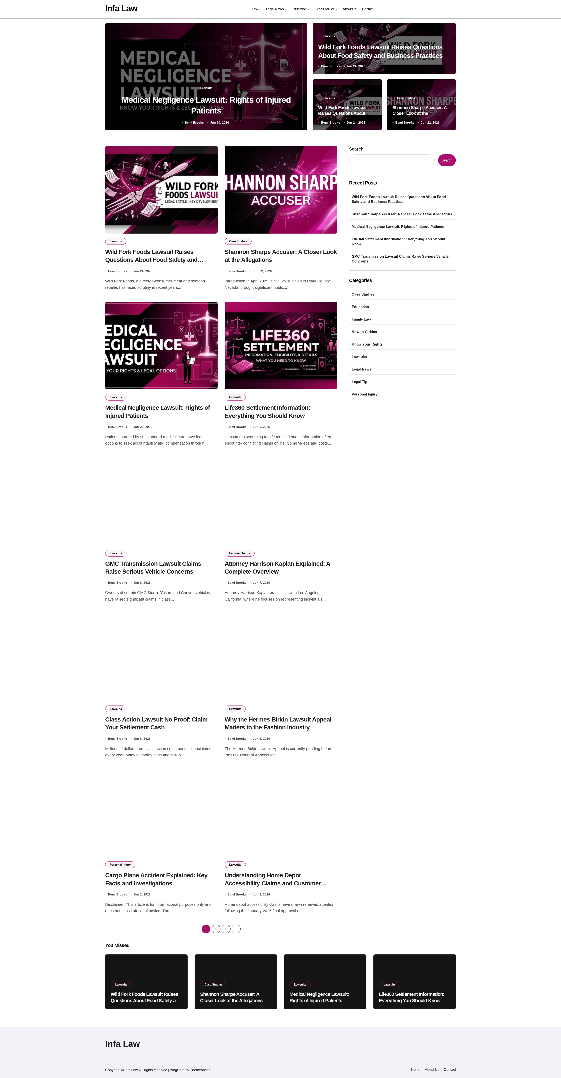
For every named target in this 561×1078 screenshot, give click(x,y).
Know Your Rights (367, 344)
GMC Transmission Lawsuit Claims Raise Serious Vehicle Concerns (400, 259)
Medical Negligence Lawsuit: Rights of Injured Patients (398, 227)
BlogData (177, 1070)
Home (416, 1069)
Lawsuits (206, 88)
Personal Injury (239, 553)
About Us (349, 9)
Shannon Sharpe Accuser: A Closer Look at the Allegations (419, 113)
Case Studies (406, 98)
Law (255, 9)
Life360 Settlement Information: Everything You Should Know (398, 241)
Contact (367, 9)
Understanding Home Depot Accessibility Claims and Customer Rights (273, 883)
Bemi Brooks (195, 122)
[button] (299, 77)
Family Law (361, 319)
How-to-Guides (364, 332)
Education (299, 9)
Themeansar (199, 1070)
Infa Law (121, 8)
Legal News (275, 9)
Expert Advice (324, 9)
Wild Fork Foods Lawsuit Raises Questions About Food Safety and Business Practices (151, 259)
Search (356, 149)
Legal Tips (360, 382)
